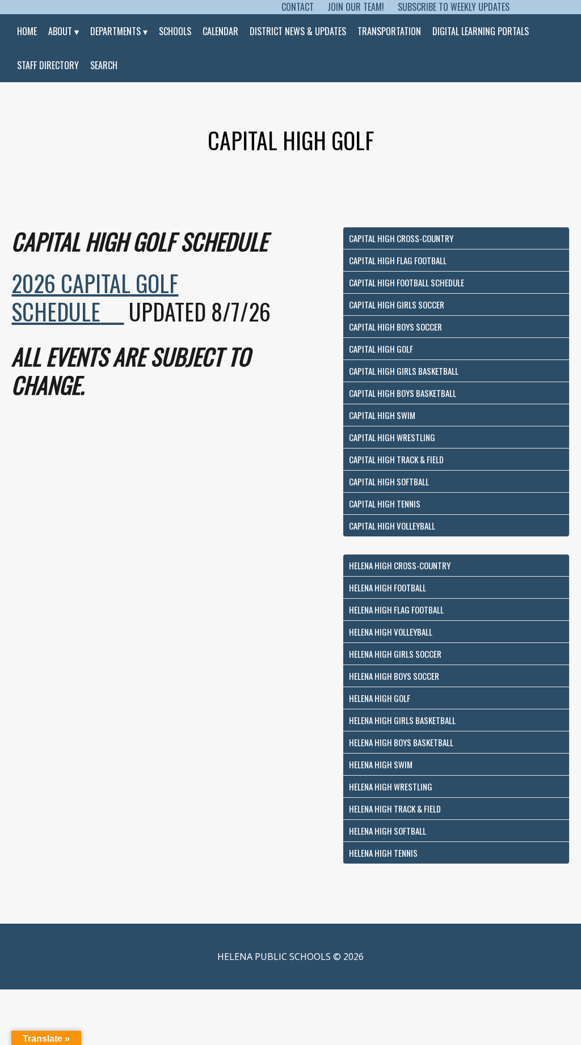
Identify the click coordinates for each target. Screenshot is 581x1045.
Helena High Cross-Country (400, 565)
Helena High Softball (387, 830)
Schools (175, 31)
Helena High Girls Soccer (395, 654)
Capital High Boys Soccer (395, 326)
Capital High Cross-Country (401, 238)
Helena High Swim (380, 764)
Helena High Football (387, 587)
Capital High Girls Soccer (396, 304)
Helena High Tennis (383, 853)
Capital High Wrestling (392, 437)
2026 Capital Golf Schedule (94, 297)
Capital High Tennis (384, 503)
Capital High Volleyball (392, 525)
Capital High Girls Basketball (403, 371)
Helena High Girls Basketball (402, 720)
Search (103, 65)
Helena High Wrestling (390, 786)
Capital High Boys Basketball (402, 393)
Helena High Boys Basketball (401, 742)
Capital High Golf (381, 348)
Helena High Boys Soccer (394, 676)
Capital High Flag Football (398, 260)
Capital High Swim (382, 415)
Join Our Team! (355, 7)
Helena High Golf (379, 698)
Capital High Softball (389, 481)
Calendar (220, 31)
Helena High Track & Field (395, 808)
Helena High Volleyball (390, 631)
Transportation (389, 31)
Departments (115, 31)
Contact (297, 7)
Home (27, 31)
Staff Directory (48, 65)
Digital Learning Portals (480, 31)
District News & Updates (298, 31)
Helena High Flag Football (396, 609)
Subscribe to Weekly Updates (454, 7)
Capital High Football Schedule (406, 282)
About (60, 31)
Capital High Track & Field (396, 459)
